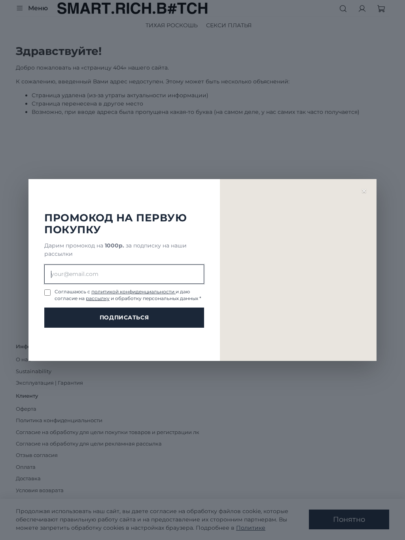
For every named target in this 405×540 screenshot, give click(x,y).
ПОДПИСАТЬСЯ (124, 317)
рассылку (98, 298)
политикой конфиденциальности (133, 292)
